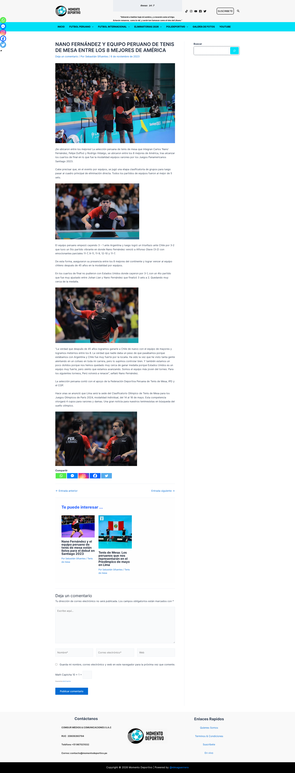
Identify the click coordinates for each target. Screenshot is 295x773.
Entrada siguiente (163, 491)
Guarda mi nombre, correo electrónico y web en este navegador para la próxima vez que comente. (117, 664)
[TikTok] (186, 11)
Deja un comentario (66, 56)
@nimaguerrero (179, 767)
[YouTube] (195, 11)
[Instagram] (191, 11)
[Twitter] (205, 11)
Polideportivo (175, 26)
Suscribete (209, 744)
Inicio (61, 26)
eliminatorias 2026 (146, 26)
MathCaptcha (67, 681)
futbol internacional (112, 26)
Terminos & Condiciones (209, 736)
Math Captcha (63, 674)
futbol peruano (79, 26)
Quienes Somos (209, 727)
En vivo (209, 752)
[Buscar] (234, 50)
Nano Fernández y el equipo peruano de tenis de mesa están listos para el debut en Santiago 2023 (78, 548)
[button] (225, 11)
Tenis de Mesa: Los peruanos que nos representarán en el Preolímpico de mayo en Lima (114, 559)
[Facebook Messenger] (72, 475)
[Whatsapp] (61, 475)
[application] (91, 26)
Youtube (225, 26)
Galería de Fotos (204, 26)
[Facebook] (200, 11)
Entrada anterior (67, 491)
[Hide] (1, 51)
